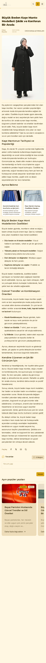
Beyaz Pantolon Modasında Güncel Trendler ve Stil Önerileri (18, 510)
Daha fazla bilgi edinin (14, 532)
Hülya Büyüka (4, 31)
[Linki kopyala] (26, 449)
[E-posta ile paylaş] (21, 449)
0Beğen (39, 457)
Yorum (40, 474)
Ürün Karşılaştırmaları (34, 31)
